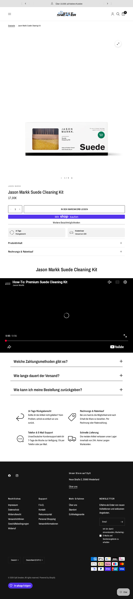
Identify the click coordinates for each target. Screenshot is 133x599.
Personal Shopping (47, 519)
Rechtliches (14, 499)
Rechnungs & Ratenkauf (20, 251)
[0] (123, 14)
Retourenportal (45, 514)
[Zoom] (118, 44)
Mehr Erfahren (76, 499)
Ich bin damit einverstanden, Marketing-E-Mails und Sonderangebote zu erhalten (113, 535)
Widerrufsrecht (14, 514)
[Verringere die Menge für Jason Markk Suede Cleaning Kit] (10, 209)
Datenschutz (13, 509)
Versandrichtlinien (16, 519)
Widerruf (12, 528)
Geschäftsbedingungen (18, 523)
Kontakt (42, 509)
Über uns (73, 505)
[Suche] (118, 14)
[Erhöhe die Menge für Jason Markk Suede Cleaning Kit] (19, 209)
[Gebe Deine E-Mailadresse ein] (121, 522)
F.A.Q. (41, 505)
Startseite (11, 25)
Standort (72, 509)
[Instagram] (19, 475)
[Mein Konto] (112, 14)
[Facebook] (11, 475)
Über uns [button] (73, 486)
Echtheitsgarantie (76, 514)
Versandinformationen (48, 523)
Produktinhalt (15, 243)
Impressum (13, 505)
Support (43, 499)
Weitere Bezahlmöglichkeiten (66, 222)
